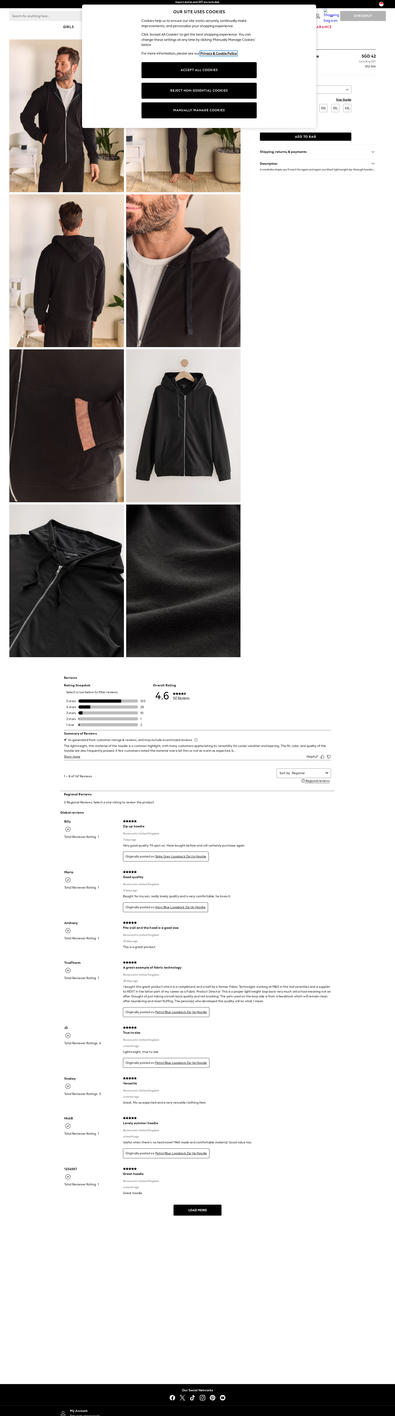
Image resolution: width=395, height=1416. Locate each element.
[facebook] (172, 1398)
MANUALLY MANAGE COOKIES (199, 110)
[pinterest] (213, 1398)
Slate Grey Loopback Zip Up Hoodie (180, 856)
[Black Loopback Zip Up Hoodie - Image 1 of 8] (66, 116)
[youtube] (223, 1398)
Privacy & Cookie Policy (218, 53)
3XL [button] (335, 108)
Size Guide (343, 100)
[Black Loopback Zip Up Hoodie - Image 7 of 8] (66, 581)
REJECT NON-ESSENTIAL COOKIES (199, 91)
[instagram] (203, 1398)
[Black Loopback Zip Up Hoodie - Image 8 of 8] (183, 581)
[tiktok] (192, 1398)
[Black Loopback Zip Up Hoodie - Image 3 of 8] (66, 270)
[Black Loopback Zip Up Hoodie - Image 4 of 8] (183, 270)
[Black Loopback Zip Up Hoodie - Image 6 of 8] (183, 425)
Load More (197, 1210)
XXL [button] (323, 108)
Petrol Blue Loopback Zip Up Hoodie (181, 1012)
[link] (318, 16)
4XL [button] (347, 108)
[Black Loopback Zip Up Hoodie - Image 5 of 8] (66, 425)
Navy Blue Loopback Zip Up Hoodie (180, 907)
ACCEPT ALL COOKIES (199, 70)
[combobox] (307, 773)
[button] (318, 163)
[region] (199, 66)
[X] (182, 1398)
